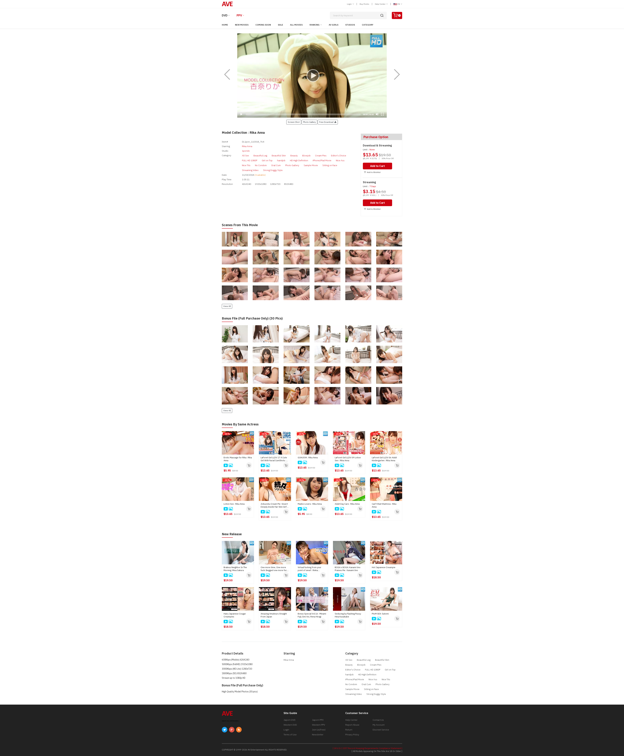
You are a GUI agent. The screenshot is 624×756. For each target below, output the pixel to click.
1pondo (246, 150)
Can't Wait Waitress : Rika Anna (384, 505)
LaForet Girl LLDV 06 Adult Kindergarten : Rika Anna (384, 459)
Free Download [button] (326, 122)
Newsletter (317, 734)
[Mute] (377, 114)
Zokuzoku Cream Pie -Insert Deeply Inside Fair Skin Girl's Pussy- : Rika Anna (274, 505)
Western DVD (290, 724)
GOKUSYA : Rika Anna (308, 457)
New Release (232, 534)
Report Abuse (352, 724)
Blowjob (306, 155)
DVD (225, 15)
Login (349, 4)
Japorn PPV (318, 719)
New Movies (241, 24)
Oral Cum (276, 165)
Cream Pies (320, 155)
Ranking (314, 24)
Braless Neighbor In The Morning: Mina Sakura (235, 569)
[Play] (312, 75)
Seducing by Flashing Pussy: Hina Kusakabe (348, 615)
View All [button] (227, 306)
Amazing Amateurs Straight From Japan (274, 615)
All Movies (296, 24)
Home (225, 24)
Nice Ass (340, 160)
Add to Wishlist (374, 172)
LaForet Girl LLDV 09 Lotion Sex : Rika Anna (348, 459)
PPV (239, 15)
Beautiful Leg (260, 155)
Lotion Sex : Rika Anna (234, 504)
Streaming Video (250, 170)
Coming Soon (263, 24)
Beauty (294, 155)
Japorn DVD (289, 719)
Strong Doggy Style (273, 170)
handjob (281, 160)
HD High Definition (299, 160)
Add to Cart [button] (377, 166)
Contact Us (378, 719)
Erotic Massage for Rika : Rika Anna (238, 459)
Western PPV (318, 724)
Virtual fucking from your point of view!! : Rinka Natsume (309, 569)
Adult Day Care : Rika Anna (347, 504)
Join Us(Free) (318, 729)
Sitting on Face (329, 165)
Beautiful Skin (279, 155)
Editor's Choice (338, 155)
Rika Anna (247, 146)
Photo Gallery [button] (309, 122)
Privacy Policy (352, 734)
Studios (350, 24)
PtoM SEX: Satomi (380, 613)
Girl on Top (267, 160)
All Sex (245, 155)
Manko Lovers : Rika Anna (310, 504)
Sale (280, 24)
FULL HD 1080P (249, 160)
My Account (378, 724)
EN (398, 4)
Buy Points (364, 4)
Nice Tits (246, 165)
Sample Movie (311, 165)
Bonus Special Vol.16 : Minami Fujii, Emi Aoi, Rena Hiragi (312, 615)
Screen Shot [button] (294, 122)
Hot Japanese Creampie (383, 567)
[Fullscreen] (382, 114)
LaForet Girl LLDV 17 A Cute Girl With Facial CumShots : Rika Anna (274, 459)
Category (367, 24)
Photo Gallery (292, 165)
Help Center (380, 4)
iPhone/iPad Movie (322, 160)
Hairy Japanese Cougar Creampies (235, 615)
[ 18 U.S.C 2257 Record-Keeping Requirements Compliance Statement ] (367, 748)
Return (348, 729)
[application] (312, 75)
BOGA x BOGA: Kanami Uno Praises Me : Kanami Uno (347, 569)
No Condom (261, 165)
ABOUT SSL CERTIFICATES (230, 721)
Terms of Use (290, 734)
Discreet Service (381, 729)
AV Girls (333, 24)
